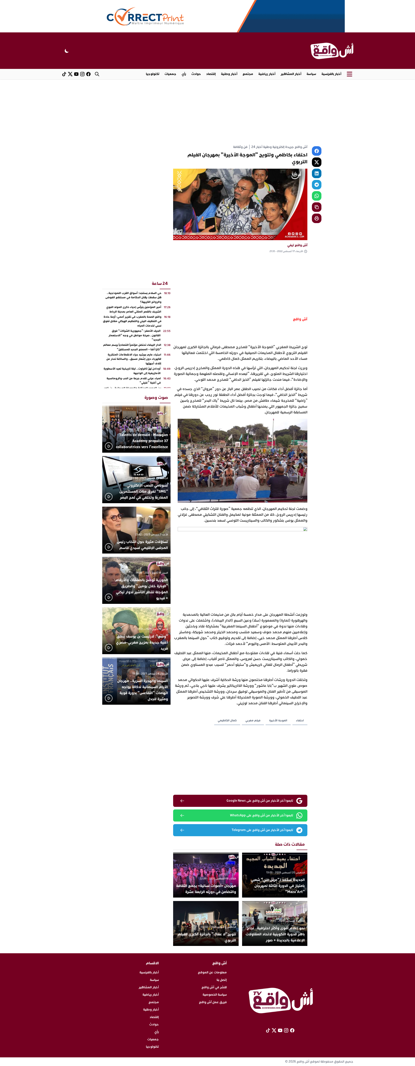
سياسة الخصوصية (215, 994)
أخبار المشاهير (291, 74)
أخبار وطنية (229, 74)
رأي (184, 74)
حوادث (196, 74)
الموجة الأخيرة (278, 720)
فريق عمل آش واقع (213, 1002)
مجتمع (248, 74)
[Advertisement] (207, 111)
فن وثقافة (240, 147)
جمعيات (170, 74)
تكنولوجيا (152, 74)
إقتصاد (211, 74)
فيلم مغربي (252, 720)
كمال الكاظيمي (227, 720)
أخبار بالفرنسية (331, 74)
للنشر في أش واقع (214, 987)
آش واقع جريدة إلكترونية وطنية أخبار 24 (279, 147)
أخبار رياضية (266, 74)
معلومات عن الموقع (212, 972)
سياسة (311, 74)
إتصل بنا (222, 980)
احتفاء (300, 720)
